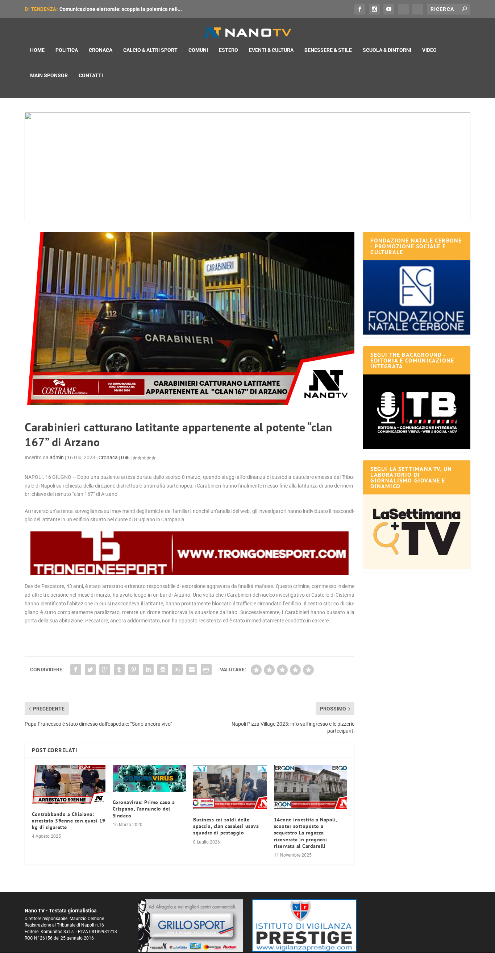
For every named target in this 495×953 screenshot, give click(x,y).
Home (37, 50)
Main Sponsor (49, 75)
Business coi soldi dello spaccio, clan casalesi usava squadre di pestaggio (226, 826)
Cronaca (100, 50)
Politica (66, 50)
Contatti (91, 75)
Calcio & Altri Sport (150, 50)
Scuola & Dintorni (387, 50)
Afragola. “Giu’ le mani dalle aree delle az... (109, 9)
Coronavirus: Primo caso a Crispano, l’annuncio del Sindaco (144, 809)
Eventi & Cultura (271, 50)
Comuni (198, 50)
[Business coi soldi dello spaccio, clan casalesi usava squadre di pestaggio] (230, 787)
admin (57, 457)
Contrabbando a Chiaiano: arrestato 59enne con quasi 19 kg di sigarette (68, 820)
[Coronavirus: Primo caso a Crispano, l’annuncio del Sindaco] (149, 778)
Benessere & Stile (328, 50)
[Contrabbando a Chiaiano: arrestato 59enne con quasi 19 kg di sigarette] (68, 784)
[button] (247, 166)
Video (429, 50)
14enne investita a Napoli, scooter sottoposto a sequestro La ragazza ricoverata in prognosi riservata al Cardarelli (305, 832)
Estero (228, 50)
